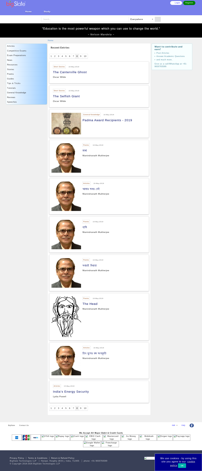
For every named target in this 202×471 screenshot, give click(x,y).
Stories (10, 69)
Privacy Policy (17, 458)
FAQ (183, 425)
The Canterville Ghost (70, 72)
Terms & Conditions (37, 458)
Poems (10, 74)
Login (177, 3)
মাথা (85, 150)
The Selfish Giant (66, 96)
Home (50, 40)
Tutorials (11, 88)
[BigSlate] (16, 4)
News (9, 60)
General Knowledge (16, 93)
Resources (12, 65)
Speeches (12, 102)
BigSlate (11, 425)
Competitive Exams (16, 51)
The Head (90, 303)
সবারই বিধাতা (90, 265)
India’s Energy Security (71, 391)
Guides (10, 79)
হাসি (85, 227)
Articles (11, 46)
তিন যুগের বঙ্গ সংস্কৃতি (94, 353)
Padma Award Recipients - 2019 (107, 120)
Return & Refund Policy (63, 458)
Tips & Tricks (14, 83)
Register (189, 3)
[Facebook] (191, 425)
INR (173, 425)
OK (182, 465)
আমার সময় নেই (91, 189)
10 (85, 56)
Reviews (11, 97)
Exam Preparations (16, 55)
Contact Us (24, 425)
